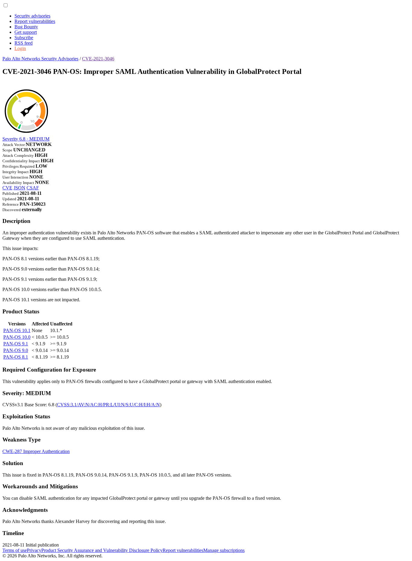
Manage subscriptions (224, 550)
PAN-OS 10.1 (16, 330)
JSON (19, 187)
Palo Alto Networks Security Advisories (40, 58)
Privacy (34, 550)
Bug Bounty (26, 26)
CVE (7, 187)
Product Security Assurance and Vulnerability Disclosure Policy (102, 550)
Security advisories (32, 15)
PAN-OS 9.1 (15, 343)
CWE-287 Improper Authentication (36, 451)
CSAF (33, 187)
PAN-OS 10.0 (16, 337)
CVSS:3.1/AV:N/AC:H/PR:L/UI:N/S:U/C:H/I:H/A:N (108, 404)
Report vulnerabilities (34, 21)
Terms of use (14, 550)
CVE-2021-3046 (98, 58)
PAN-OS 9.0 (15, 350)
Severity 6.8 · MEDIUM (25, 138)
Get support (25, 32)
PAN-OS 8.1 (15, 357)
